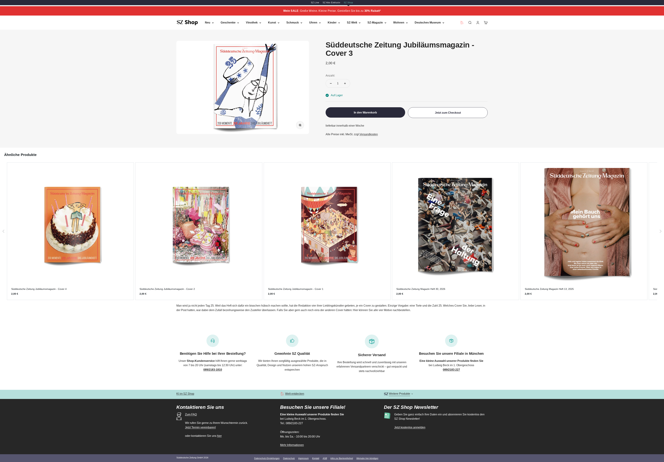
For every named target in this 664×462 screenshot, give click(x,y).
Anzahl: (330, 75)
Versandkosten (368, 134)
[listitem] (70, 231)
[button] (3, 231)
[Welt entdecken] (282, 394)
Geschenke (228, 22)
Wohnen (398, 22)
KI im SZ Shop (185, 393)
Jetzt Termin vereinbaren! (200, 427)
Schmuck (292, 22)
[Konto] (478, 23)
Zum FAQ (191, 414)
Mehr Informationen (292, 445)
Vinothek (252, 22)
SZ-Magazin (375, 22)
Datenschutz (289, 458)
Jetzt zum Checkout (448, 112)
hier (219, 435)
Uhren (313, 22)
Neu (207, 22)
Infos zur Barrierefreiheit (341, 458)
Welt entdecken (294, 393)
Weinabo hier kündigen (367, 458)
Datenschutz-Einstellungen (267, 458)
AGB (325, 458)
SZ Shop (348, 2)
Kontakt (315, 458)
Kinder (332, 22)
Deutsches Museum (428, 22)
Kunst (272, 22)
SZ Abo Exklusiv (331, 2)
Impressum (303, 458)
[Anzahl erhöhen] (345, 83)
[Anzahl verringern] (331, 83)
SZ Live (315, 2)
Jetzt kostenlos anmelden (409, 427)
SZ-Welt (352, 22)
